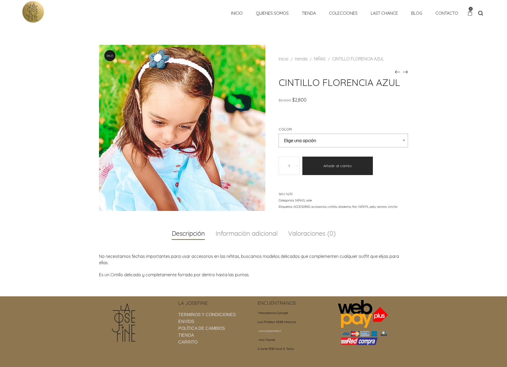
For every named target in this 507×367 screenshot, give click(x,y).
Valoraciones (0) (312, 233)
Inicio (283, 58)
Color (285, 129)
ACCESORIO (301, 207)
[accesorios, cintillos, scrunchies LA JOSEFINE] (33, 11)
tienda (301, 58)
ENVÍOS (186, 321)
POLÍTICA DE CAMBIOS (201, 328)
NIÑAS (320, 58)
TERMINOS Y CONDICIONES (207, 314)
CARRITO (188, 342)
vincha (392, 207)
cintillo (332, 207)
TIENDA (186, 335)
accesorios (318, 207)
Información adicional (246, 233)
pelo (372, 207)
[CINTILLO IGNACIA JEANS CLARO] (405, 72)
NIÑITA (363, 207)
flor (354, 207)
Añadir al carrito (337, 165)
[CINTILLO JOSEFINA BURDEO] (397, 72)
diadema (344, 207)
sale (309, 200)
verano (382, 207)
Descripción (188, 233)
